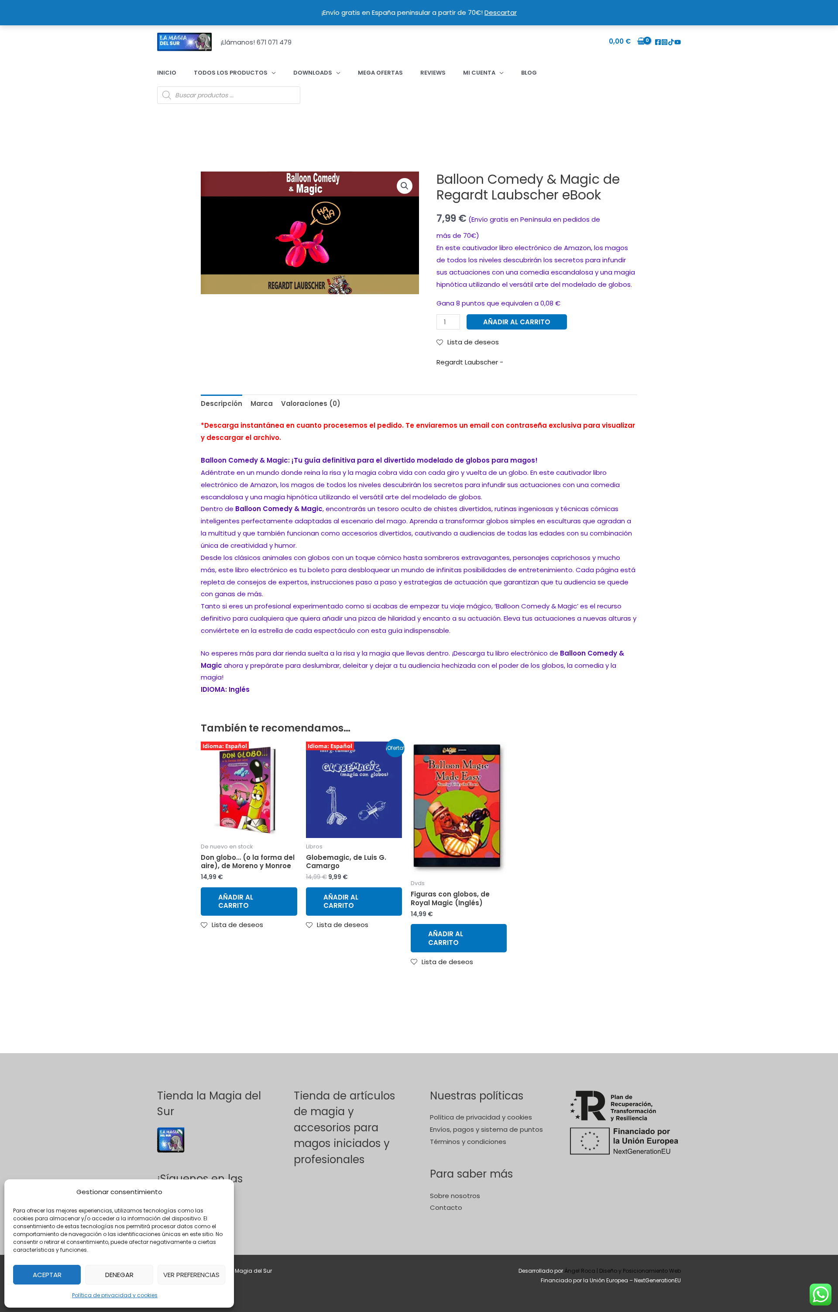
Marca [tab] (262, 403)
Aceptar (47, 1274)
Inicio (166, 73)
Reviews (433, 73)
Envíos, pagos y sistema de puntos (486, 1129)
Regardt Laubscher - (469, 362)
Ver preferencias (191, 1274)
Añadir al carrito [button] (235, 901)
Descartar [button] (500, 12)
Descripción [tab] (221, 403)
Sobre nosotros (455, 1195)
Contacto (446, 1207)
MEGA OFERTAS (380, 73)
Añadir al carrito (516, 321)
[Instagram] (664, 42)
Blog (529, 73)
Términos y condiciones (468, 1141)
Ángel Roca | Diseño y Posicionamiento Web (622, 1270)
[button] (404, 186)
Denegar (119, 1274)
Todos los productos (231, 73)
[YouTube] (677, 42)
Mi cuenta (479, 73)
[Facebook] (658, 42)
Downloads (312, 73)
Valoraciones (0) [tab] (310, 403)
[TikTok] (671, 42)
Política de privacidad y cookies (115, 1295)
